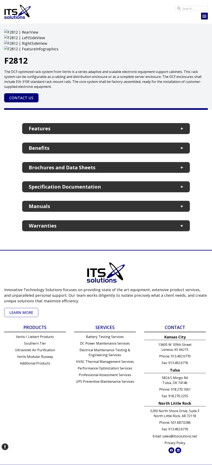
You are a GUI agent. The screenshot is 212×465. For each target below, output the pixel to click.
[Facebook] (171, 450)
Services (104, 327)
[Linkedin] (178, 450)
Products (34, 327)
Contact (175, 327)
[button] (204, 16)
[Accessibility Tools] (5, 447)
